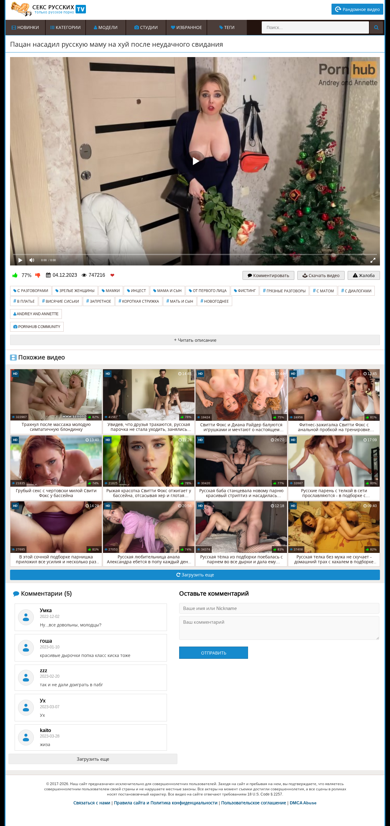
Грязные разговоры (284, 290)
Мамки (112, 291)
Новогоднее (214, 301)
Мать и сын (179, 301)
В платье (24, 301)
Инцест (138, 291)
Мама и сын (169, 291)
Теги (229, 27)
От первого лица (209, 291)
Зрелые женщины (76, 291)
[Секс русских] (48, 9)
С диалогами (356, 290)
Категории (68, 27)
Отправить (213, 653)
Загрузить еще (197, 574)
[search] (376, 27)
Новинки (27, 27)
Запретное (98, 301)
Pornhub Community (38, 327)
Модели (107, 27)
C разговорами (32, 291)
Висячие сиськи (60, 301)
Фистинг (246, 291)
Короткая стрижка (139, 301)
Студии (148, 27)
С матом (323, 290)
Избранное (188, 27)
